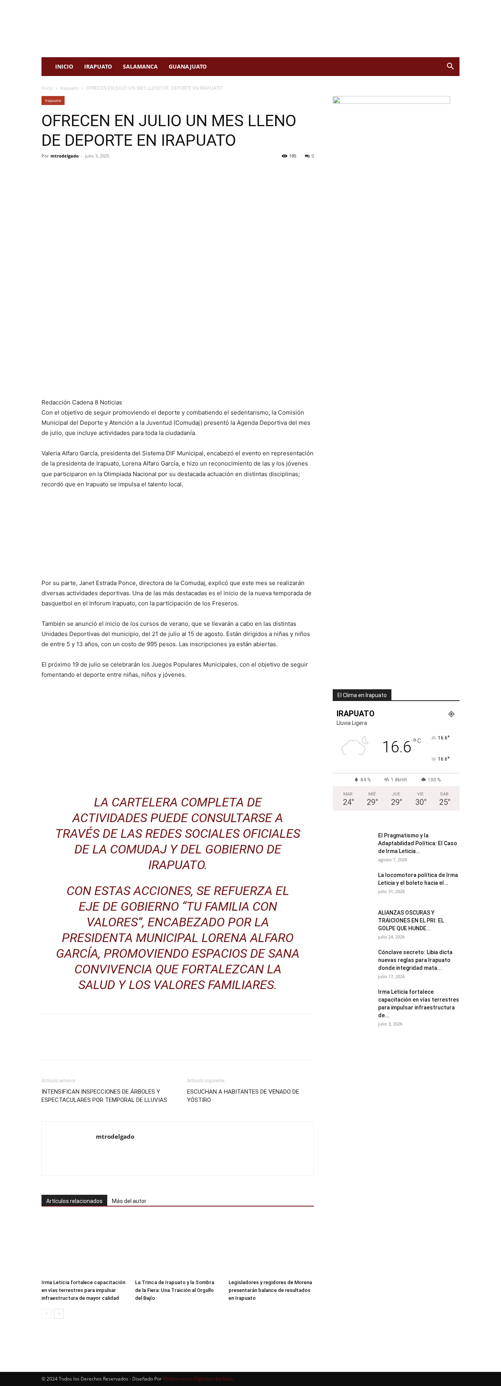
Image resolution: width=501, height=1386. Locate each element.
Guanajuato (188, 66)
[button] (450, 67)
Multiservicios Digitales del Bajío (198, 1378)
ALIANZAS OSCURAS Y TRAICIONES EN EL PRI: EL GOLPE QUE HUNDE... (411, 920)
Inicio (64, 66)
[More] (122, 173)
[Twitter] (67, 173)
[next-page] (59, 1314)
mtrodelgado (64, 156)
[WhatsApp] (103, 173)
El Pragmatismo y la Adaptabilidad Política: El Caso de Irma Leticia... (417, 843)
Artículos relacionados (74, 1201)
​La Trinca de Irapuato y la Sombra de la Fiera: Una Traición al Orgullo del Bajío (174, 1290)
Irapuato (98, 66)
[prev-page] (46, 1314)
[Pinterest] (85, 173)
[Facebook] (49, 173)
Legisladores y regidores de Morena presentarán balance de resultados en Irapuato (270, 1290)
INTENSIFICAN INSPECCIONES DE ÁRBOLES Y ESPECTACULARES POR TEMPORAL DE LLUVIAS (104, 1095)
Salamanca (140, 66)
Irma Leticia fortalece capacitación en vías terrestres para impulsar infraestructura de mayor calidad (83, 1290)
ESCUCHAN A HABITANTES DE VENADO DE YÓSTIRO (243, 1095)
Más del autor (129, 1201)
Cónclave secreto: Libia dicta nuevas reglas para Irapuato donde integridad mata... (415, 960)
